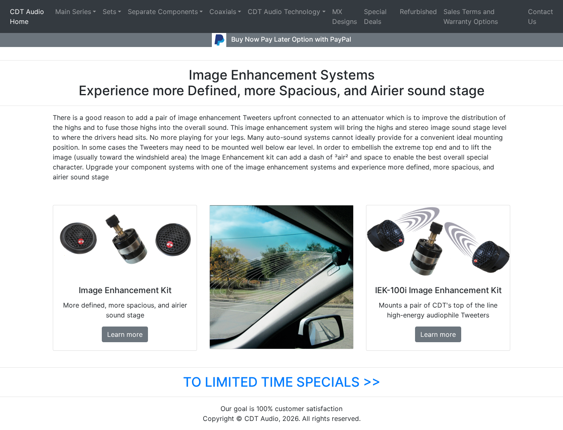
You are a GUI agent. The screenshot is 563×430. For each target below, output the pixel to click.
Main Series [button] (73, 11)
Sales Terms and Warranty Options (470, 16)
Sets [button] (109, 11)
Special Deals (375, 16)
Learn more (125, 334)
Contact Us (540, 16)
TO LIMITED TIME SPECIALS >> (281, 382)
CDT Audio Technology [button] (284, 11)
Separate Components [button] (163, 11)
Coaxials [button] (222, 11)
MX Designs (344, 16)
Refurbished (418, 11)
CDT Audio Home (27, 16)
